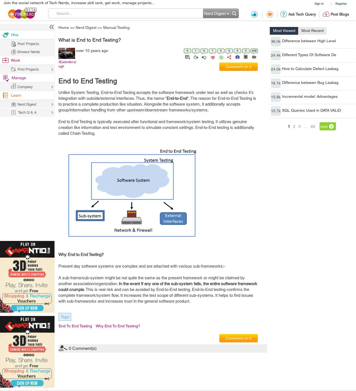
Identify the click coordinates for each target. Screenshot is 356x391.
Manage (19, 78)
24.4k (276, 55)
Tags (65, 317)
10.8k (276, 97)
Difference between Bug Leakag (310, 82)
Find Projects (28, 69)
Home (63, 27)
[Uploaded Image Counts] (237, 56)
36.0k (276, 41)
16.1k (276, 83)
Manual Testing (116, 27)
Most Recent (312, 30)
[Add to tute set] (187, 56)
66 (313, 126)
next (324, 126)
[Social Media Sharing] (228, 56)
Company (25, 87)
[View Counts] (253, 56)
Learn (16, 95)
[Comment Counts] (220, 56)
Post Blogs (340, 14)
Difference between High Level (309, 41)
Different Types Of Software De (309, 55)
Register (341, 3)
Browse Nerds (29, 52)
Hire (14, 35)
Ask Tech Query (302, 14)
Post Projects (28, 44)
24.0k (276, 69)
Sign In (319, 3)
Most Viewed (284, 30)
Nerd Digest (86, 27)
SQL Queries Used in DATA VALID (311, 110)
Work (15, 60)
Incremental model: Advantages (310, 96)
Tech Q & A (27, 112)
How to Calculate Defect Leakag (310, 68)
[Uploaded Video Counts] (245, 56)
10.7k (276, 111)
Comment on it (238, 66)
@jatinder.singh (67, 64)
